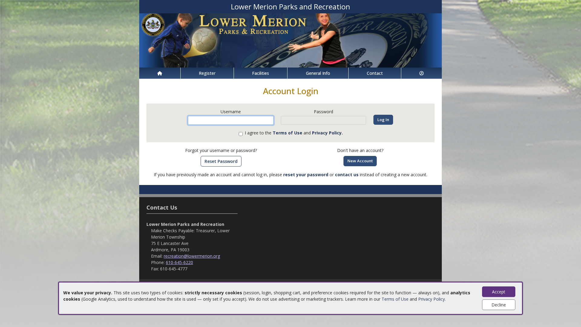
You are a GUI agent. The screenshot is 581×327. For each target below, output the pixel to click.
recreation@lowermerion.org (192, 256)
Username (231, 111)
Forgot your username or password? (221, 150)
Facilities (260, 73)
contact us (347, 174)
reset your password (305, 174)
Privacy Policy (431, 299)
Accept (498, 292)
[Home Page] (159, 73)
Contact (375, 73)
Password (323, 111)
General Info (318, 73)
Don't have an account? (360, 150)
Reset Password (221, 161)
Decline (498, 305)
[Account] (421, 73)
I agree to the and (294, 133)
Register (207, 73)
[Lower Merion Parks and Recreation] (290, 40)
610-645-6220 (179, 262)
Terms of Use (395, 299)
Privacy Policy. (327, 133)
